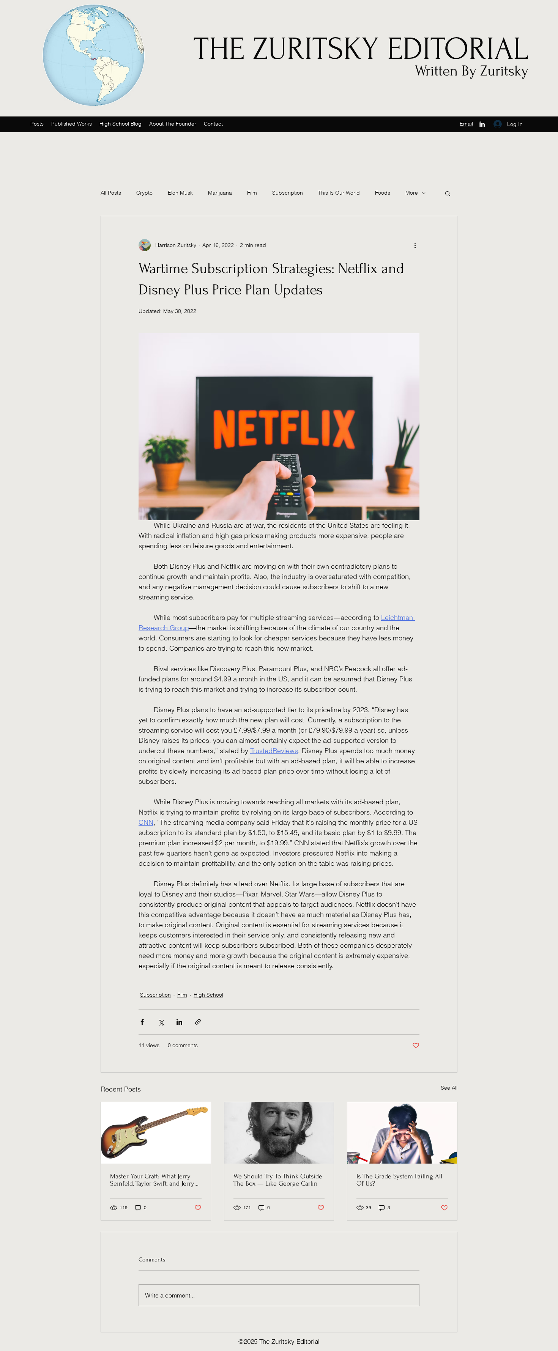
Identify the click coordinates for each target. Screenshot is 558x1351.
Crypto (144, 192)
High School (208, 994)
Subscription (287, 192)
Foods (382, 192)
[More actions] (414, 245)
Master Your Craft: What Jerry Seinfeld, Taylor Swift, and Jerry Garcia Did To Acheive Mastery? (154, 1180)
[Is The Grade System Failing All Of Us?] (402, 1133)
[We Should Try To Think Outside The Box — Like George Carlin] (279, 1133)
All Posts (111, 192)
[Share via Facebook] (142, 1021)
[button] (172, 124)
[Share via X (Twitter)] (160, 1021)
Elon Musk (180, 192)
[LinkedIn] (482, 124)
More (411, 192)
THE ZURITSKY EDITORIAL (361, 49)
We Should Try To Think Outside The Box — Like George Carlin (277, 1180)
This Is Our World (339, 192)
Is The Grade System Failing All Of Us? (399, 1180)
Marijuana (220, 192)
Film (252, 192)
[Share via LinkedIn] (179, 1021)
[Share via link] (198, 1021)
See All (449, 1087)
